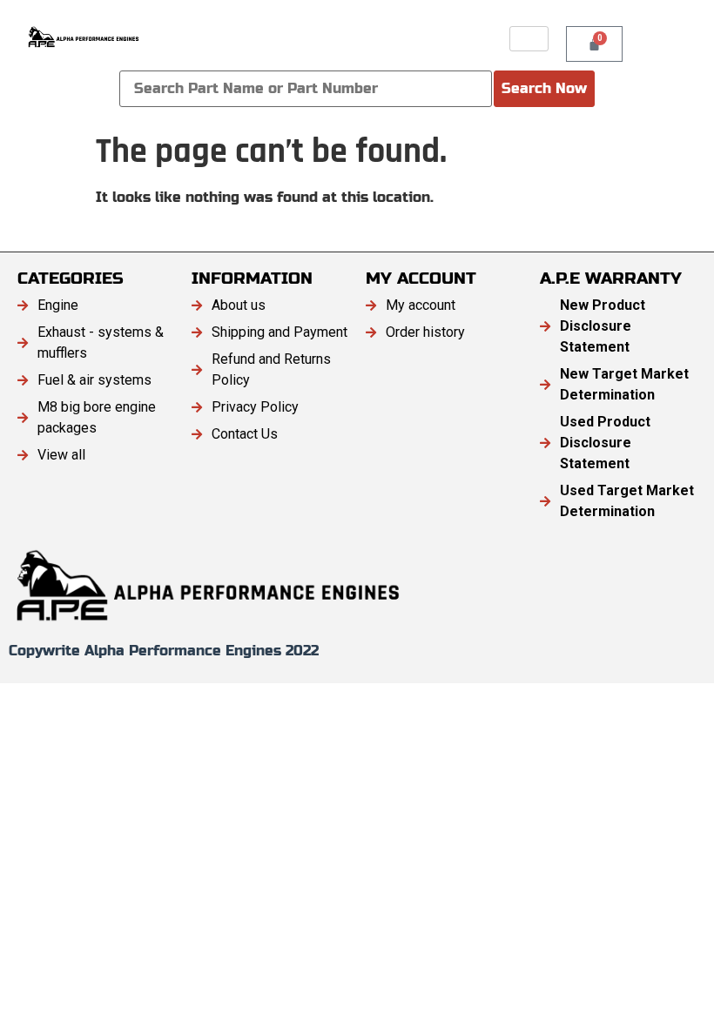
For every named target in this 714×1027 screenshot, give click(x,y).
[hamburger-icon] (529, 38)
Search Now (544, 88)
